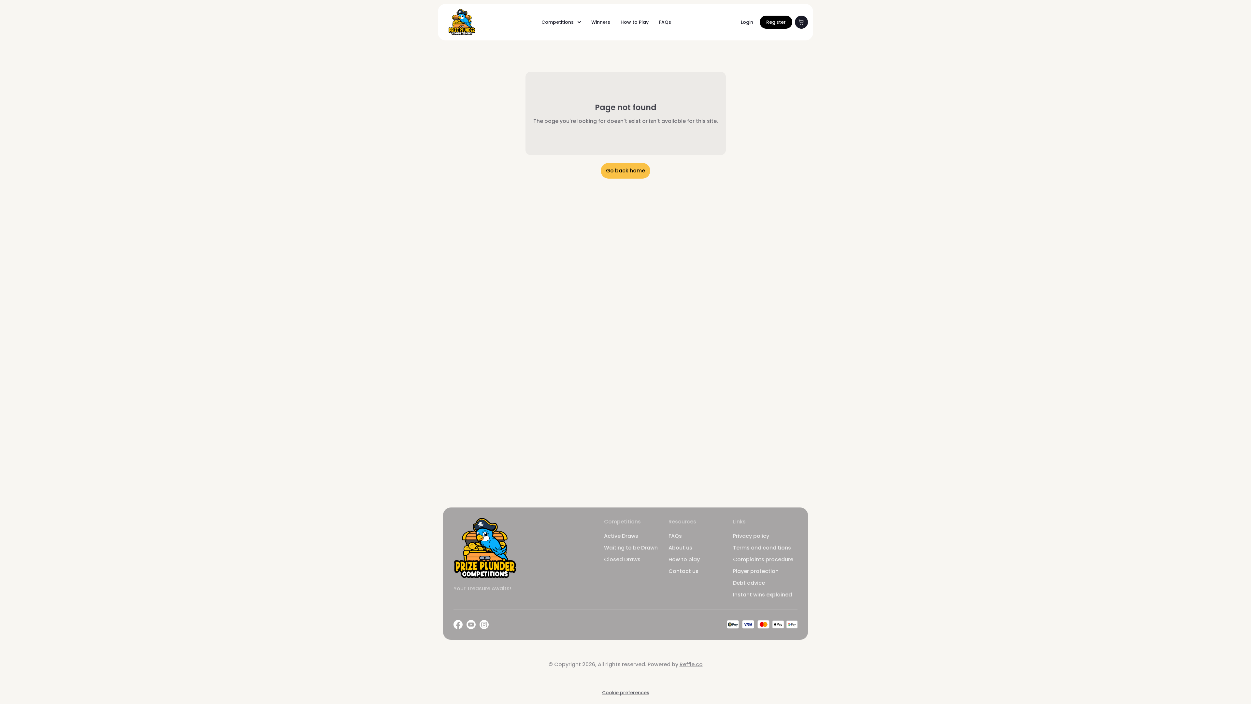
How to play (684, 559)
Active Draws (621, 536)
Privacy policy (751, 536)
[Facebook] (458, 624)
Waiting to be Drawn (631, 547)
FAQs (665, 22)
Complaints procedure (763, 559)
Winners (600, 22)
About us (680, 547)
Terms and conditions (762, 547)
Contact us (683, 571)
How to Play (635, 22)
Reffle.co (691, 664)
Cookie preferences (625, 692)
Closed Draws (622, 559)
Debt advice (749, 583)
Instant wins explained (762, 594)
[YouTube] (471, 624)
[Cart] (801, 22)
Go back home (625, 170)
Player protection (756, 571)
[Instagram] (484, 624)
